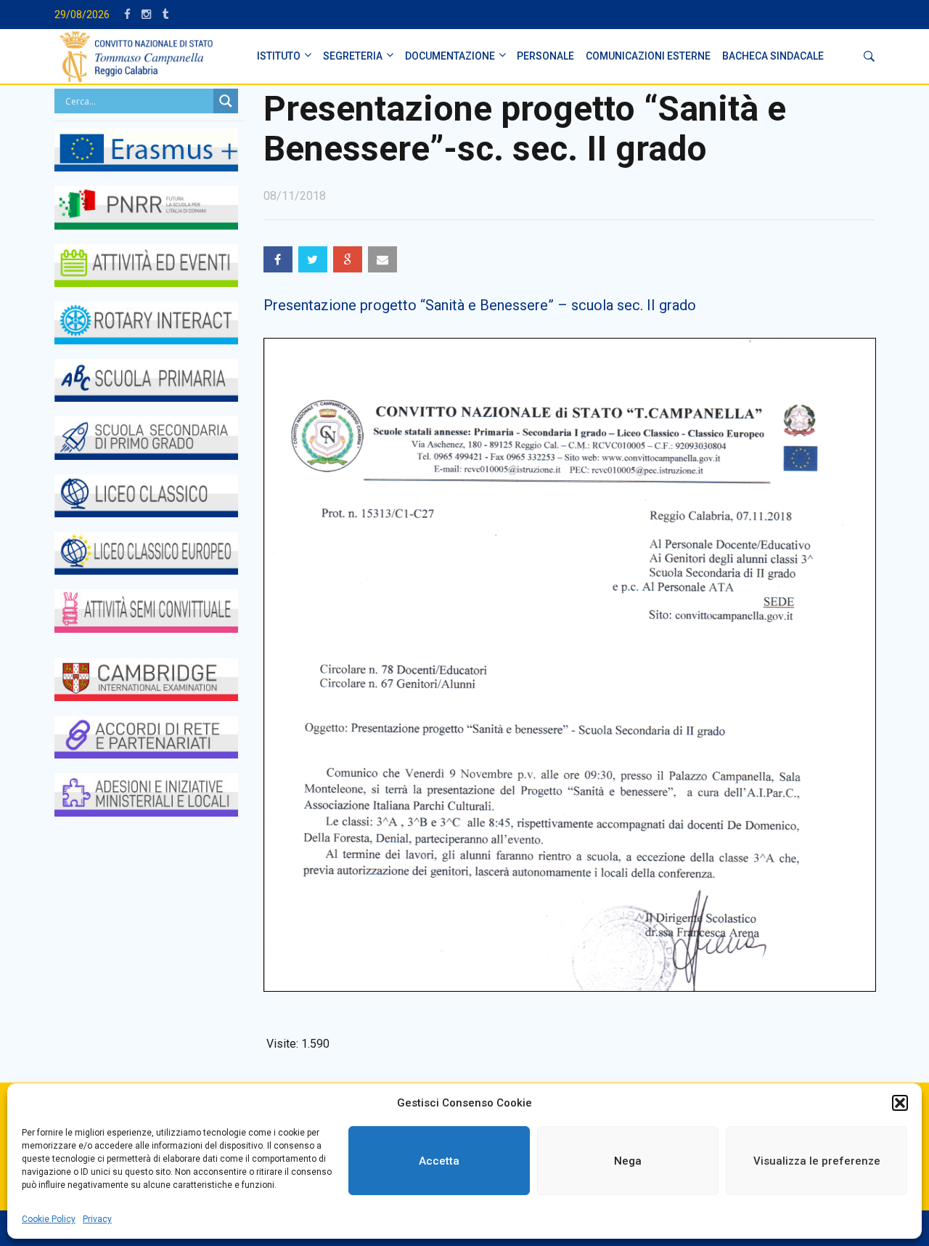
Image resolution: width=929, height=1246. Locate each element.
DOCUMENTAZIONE (450, 56)
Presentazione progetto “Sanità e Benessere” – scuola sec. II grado (479, 305)
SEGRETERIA (352, 56)
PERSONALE (545, 56)
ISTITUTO (278, 56)
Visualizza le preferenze (816, 1161)
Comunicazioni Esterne (648, 56)
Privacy (97, 1219)
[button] (900, 1103)
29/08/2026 (82, 14)
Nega (628, 1161)
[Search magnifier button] (225, 101)
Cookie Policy (48, 1219)
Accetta (439, 1161)
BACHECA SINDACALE (773, 56)
